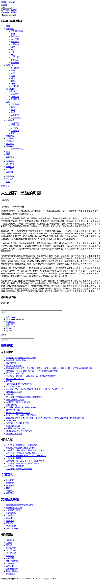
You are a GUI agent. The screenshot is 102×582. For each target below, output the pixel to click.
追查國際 (10, 558)
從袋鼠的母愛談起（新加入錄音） (21, 448)
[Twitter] (10, 324)
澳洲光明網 (11, 553)
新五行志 (15, 42)
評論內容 (5, 303)
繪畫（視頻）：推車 (15, 400)
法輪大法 (10, 540)
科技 (13, 78)
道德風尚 (10, 485)
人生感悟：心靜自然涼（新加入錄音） (23, 463)
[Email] (9, 328)
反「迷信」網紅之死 (15, 373)
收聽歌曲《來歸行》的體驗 (18, 413)
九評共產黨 (11, 513)
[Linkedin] (10, 322)
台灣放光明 (11, 563)
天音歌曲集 (16, 117)
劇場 (8, 151)
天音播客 (10, 172)
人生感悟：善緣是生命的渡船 (19, 469)
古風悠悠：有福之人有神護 (18, 402)
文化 (13, 52)
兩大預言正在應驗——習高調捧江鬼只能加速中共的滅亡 (31, 376)
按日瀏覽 (10, 161)
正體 (3, 186)
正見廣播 (10, 157)
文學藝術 (10, 141)
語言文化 (10, 483)
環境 (13, 47)
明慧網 (9, 543)
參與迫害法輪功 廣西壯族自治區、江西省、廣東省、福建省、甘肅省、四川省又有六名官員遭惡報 (49, 368)
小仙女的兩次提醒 (14, 365)
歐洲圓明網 (11, 548)
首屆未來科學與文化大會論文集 (20, 505)
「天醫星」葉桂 (13, 386)
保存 (3, 312)
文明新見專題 (10, 499)
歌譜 (13, 112)
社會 (13, 34)
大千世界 (15, 57)
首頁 (8, 26)
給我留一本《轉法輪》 (16, 428)
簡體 (7, 186)
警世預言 (10, 144)
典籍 (13, 83)
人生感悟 (10, 515)
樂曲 (13, 110)
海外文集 (15, 97)
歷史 (13, 70)
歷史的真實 (11, 526)
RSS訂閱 (10, 169)
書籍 (8, 154)
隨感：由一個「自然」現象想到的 (21, 415)
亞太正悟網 (11, 550)
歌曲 (13, 107)
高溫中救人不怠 (13, 426)
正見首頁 (10, 176)
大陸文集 (15, 94)
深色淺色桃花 (12, 405)
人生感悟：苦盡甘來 (15, 466)
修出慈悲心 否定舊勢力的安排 (19, 431)
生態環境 (15, 131)
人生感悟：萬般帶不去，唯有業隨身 (22, 445)
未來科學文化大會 (14, 508)
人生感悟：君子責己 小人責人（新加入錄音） (26, 461)
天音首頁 (15, 104)
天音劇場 (15, 115)
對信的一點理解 (13, 410)
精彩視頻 (15, 63)
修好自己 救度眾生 (14, 434)
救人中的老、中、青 (15, 379)
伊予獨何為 (11, 420)
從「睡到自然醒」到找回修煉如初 (21, 407)
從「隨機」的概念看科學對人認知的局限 (24, 397)
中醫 (13, 76)
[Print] (9, 330)
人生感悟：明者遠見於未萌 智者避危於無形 (25, 450)
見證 (13, 91)
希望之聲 (10, 566)
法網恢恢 (10, 556)
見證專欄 (15, 99)
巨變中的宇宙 (17, 149)
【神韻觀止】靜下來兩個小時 (19, 384)
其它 (13, 133)
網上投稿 (10, 164)
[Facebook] (11, 317)
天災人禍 (15, 125)
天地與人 (15, 128)
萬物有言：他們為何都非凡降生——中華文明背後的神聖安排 (33, 371)
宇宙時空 (10, 146)
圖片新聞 (15, 60)
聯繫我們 (10, 167)
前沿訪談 (10, 521)
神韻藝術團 (11, 574)
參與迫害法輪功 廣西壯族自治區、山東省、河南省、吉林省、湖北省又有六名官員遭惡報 (45, 418)
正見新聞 (10, 29)
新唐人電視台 (12, 571)
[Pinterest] (10, 326)
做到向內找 (11, 363)
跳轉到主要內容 (8, 2)
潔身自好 (10, 394)
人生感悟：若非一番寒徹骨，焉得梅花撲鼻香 (26, 456)
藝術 (13, 49)
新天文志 (15, 39)
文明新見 (10, 138)
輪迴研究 (10, 518)
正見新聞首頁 (17, 31)
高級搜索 (7, 345)
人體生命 (15, 44)
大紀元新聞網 (12, 569)
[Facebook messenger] (15, 319)
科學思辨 (10, 493)
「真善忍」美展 (13, 510)
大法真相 (10, 89)
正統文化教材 (12, 528)
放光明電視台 (12, 561)
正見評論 (10, 523)
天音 (8, 102)
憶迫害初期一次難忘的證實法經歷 (21, 358)
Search (3, 335)
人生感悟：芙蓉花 (14, 458)
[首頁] (4, 5)
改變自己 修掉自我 (14, 392)
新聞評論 (15, 36)
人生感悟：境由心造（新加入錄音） (22, 453)
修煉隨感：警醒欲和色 (16, 360)
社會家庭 (10, 480)
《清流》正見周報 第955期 (17, 423)
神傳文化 (10, 65)
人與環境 (10, 120)
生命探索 (10, 136)
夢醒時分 (10, 381)
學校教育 (10, 491)
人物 (13, 73)
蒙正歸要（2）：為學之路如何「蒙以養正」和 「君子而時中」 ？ (35, 389)
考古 (13, 55)
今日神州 (15, 86)
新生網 (9, 545)
